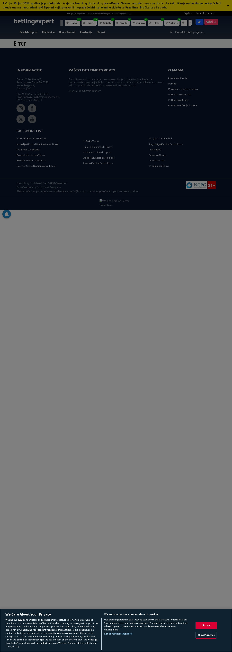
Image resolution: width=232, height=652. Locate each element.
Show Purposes (206, 635)
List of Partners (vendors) (118, 633)
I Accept (206, 625)
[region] (116, 630)
